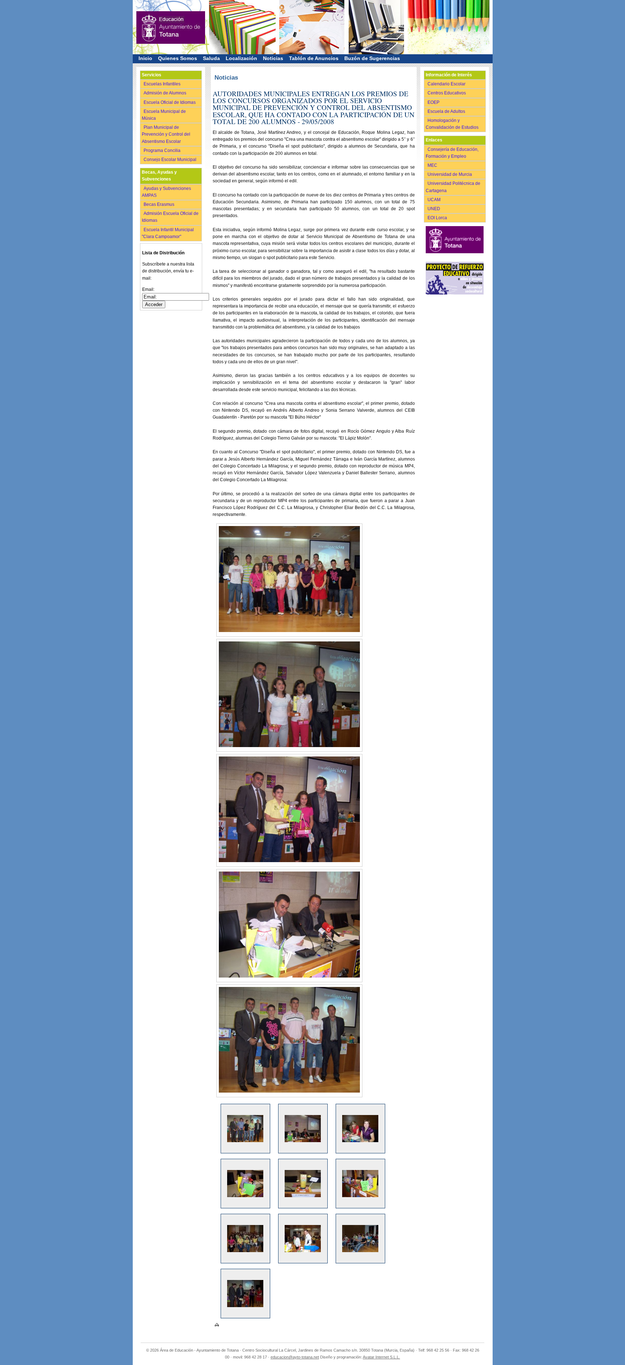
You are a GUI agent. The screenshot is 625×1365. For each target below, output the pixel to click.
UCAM (434, 199)
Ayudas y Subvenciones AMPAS (166, 192)
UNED (434, 208)
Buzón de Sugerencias (372, 58)
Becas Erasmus (160, 204)
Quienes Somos (177, 58)
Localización (241, 58)
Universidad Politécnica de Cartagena (453, 187)
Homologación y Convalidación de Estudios (453, 124)
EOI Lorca (437, 217)
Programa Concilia (163, 150)
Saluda (211, 58)
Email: (148, 289)
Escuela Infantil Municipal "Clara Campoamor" (168, 233)
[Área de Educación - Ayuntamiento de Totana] (171, 20)
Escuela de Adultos (446, 111)
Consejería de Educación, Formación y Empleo (452, 153)
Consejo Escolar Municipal (171, 159)
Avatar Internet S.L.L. (381, 1357)
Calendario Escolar (447, 83)
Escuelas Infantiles (163, 83)
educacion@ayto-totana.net (295, 1357)
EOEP (434, 102)
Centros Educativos (447, 93)
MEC (432, 165)
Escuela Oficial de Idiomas (170, 102)
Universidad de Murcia (450, 174)
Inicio (145, 58)
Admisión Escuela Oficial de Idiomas (170, 217)
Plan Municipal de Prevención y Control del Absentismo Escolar (166, 134)
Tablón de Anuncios (314, 58)
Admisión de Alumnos (165, 93)
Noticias (273, 58)
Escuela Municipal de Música (164, 115)
